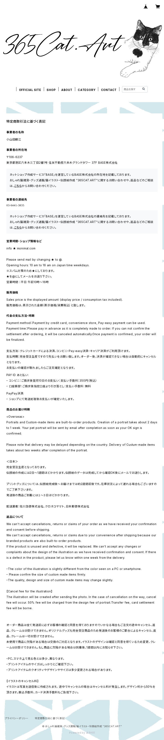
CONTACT (109, 90)
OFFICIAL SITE (30, 90)
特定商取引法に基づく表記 (50, 718)
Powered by (77, 732)
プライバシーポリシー (16, 718)
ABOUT (66, 90)
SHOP (51, 90)
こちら (18, 186)
